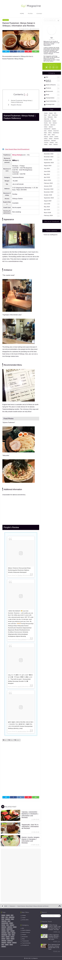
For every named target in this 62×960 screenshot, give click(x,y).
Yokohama (55, 144)
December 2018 (51, 189)
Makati (45, 132)
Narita (49, 134)
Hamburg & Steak (47, 120)
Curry (3, 919)
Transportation (52, 98)
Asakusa (50, 113)
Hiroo (50, 122)
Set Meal (56, 136)
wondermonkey (22, 731)
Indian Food (46, 124)
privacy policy (25, 919)
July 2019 (51, 168)
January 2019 (51, 186)
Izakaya (45, 126)
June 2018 (51, 204)
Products (52, 88)
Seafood (51, 136)
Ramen (5, 740)
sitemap (24, 915)
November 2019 (51, 157)
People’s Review (16, 105)
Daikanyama (7, 919)
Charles (20, 575)
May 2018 (51, 207)
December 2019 (51, 154)
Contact (39, 13)
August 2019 (51, 166)
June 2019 (51, 171)
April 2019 (51, 177)
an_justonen (22, 639)
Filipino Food (4, 921)
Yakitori (50, 144)
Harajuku (54, 120)
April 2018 (51, 210)
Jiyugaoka (54, 128)
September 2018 (51, 198)
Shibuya (11, 740)
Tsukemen (18, 740)
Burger (45, 115)
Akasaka (45, 113)
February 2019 (51, 183)
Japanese (51, 126)
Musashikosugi (56, 132)
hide (26, 94)
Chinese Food (54, 115)
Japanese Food (47, 128)
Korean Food (56, 130)
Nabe (45, 134)
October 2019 (51, 160)
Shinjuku (50, 138)
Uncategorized (52, 104)
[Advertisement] (20, 74)
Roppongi (46, 136)
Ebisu (12, 919)
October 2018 (51, 195)
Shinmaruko (56, 138)
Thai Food (46, 142)
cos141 (20, 686)
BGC (55, 113)
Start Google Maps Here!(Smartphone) (17, 149)
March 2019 (51, 180)
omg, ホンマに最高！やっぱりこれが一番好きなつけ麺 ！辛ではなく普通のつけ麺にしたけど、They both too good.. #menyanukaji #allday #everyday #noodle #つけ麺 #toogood (20, 679)
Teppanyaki (53, 140)
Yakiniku (45, 144)
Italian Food (53, 124)
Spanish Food (46, 140)
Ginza (9, 921)
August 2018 (51, 201)
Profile (30, 13)
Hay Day (45, 122)
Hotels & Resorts (52, 85)
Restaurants (5, 19)
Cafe (49, 115)
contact (24, 917)
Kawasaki (50, 130)
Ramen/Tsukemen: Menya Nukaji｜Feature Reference (22, 101)
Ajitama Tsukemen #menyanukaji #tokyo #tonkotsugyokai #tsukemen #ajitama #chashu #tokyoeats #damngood (19, 570)
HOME (22, 13)
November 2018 (51, 192)
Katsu (45, 130)
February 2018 (51, 215)
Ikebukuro (55, 122)
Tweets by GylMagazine (50, 234)
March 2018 (51, 213)
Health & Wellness (52, 81)
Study (52, 94)
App (52, 77)
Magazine (31, 5)
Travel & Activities (52, 101)
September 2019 (51, 163)
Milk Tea (49, 132)
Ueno (56, 142)
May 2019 (51, 174)
